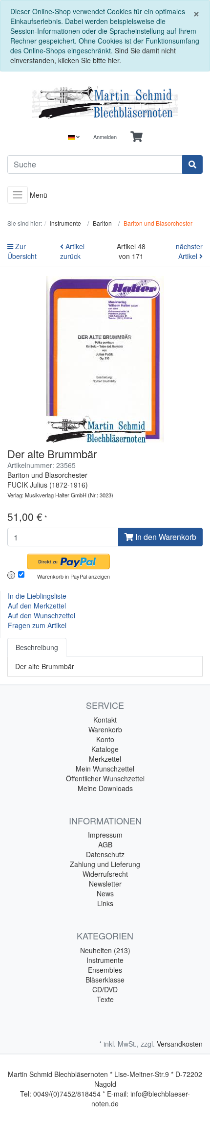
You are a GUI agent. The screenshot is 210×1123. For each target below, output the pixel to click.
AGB (105, 844)
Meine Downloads (105, 788)
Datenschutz (105, 854)
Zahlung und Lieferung (105, 864)
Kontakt (105, 720)
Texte (105, 999)
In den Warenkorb (164, 536)
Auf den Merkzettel (37, 605)
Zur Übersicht (22, 251)
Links (105, 903)
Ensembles (105, 970)
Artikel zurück (72, 251)
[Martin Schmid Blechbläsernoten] (105, 102)
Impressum (105, 835)
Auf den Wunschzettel (41, 615)
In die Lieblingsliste (37, 596)
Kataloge (105, 749)
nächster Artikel (189, 251)
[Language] (73, 137)
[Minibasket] (136, 136)
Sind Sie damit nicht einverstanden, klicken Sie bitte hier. (93, 55)
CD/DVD (105, 989)
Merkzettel (105, 759)
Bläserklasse (105, 979)
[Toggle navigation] (17, 195)
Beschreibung (37, 647)
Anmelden (105, 136)
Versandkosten (180, 1044)
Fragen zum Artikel (37, 625)
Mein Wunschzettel (105, 768)
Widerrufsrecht (105, 874)
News (105, 893)
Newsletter (105, 884)
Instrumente (105, 960)
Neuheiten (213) (105, 950)
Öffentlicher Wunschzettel (105, 778)
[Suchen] (192, 164)
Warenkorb (105, 729)
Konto (105, 739)
